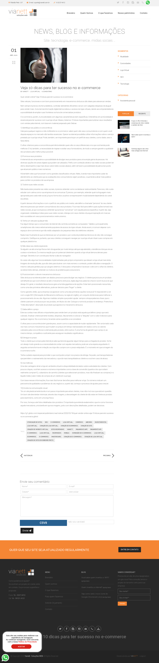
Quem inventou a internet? (91, 587)
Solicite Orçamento (53, 603)
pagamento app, (82, 429)
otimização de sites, (34, 422)
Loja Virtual (35, 91)
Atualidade (124, 57)
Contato (143, 13)
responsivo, (56, 433)
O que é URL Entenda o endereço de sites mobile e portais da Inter (140, 123)
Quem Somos (86, 13)
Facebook (122, 2)
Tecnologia (124, 84)
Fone (142, 2)
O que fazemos (105, 13)
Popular (125, 114)
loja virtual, (68, 422)
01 (14, 50)
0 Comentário (47, 91)
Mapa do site (98, 629)
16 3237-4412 (60, 2)
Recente (142, 114)
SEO (122, 77)
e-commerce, (55, 422)
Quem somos (51, 584)
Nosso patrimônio (126, 13)
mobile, (67, 433)
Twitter (118, 2)
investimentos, (100, 422)
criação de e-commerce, (73, 437)
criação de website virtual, (37, 429)
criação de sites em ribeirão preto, (40, 440)
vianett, (70, 429)
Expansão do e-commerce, (82, 433)
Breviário (71, 13)
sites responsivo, (57, 429)
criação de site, (86, 426)
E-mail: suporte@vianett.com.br (39, 2)
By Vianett (24, 91)
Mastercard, (56, 437)
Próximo (107, 455)
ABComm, (89, 422)
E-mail (137, 2)
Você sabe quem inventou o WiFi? (95, 578)
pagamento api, (96, 429)
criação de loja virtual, (49, 426)
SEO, (46, 422)
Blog (132, 2)
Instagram (127, 2)
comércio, (79, 422)
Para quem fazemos (54, 596)
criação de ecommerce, (69, 426)
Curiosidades (125, 63)
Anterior (28, 455)
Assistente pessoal (127, 101)
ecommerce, (31, 437)
